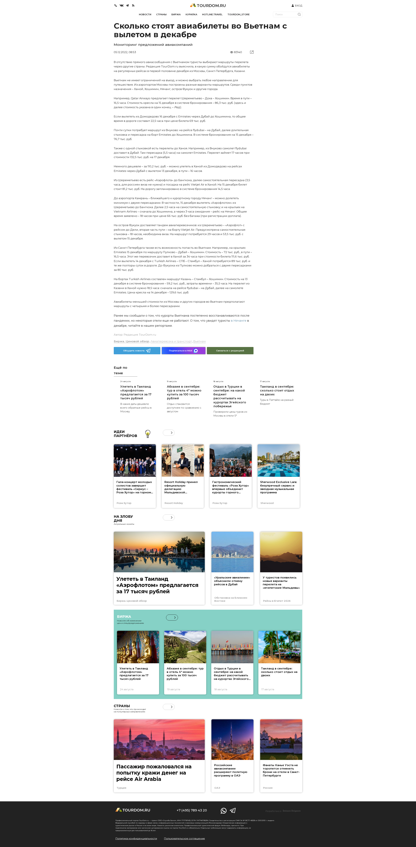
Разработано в (283, 811)
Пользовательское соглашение (184, 838)
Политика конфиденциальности (136, 838)
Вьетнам (199, 341)
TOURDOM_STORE (239, 14)
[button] (166, 432)
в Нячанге (238, 320)
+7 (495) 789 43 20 (192, 810)
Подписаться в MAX (180, 350)
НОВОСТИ (145, 14)
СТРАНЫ (161, 14)
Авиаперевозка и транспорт (171, 341)
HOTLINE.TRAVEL (212, 14)
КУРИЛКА (191, 14)
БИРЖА (176, 14)
